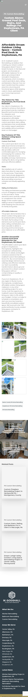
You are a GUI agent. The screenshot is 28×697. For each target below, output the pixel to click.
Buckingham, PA (8, 649)
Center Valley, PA (8, 629)
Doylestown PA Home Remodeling (12, 406)
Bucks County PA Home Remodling (12, 402)
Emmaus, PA (6, 637)
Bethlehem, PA (7, 635)
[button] (26, 5)
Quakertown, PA (8, 657)
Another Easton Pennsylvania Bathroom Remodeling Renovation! (12, 681)
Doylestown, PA (8, 646)
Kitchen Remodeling (9, 614)
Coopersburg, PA (8, 643)
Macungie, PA (7, 640)
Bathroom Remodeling (10, 616)
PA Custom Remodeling (14, 14)
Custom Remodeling (9, 619)
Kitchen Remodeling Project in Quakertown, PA (13, 675)
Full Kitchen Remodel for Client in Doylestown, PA (13, 687)
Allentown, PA (7, 632)
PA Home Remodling (8, 409)
